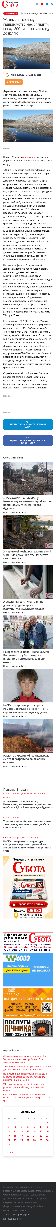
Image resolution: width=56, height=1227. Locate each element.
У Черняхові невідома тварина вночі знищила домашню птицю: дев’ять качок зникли (27, 555)
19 (21, 1135)
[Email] (37, 4)
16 (47, 1131)
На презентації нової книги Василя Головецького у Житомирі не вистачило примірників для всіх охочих (26, 657)
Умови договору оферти (16, 1214)
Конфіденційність (12, 1218)
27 (28, 1140)
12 (21, 1131)
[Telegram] (51, 4)
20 (28, 1135)
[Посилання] (10, 4)
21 (34, 1135)
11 (15, 1131)
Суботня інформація (14, 837)
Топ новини (32, 837)
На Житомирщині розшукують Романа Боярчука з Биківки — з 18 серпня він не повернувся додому (25, 708)
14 (34, 1131)
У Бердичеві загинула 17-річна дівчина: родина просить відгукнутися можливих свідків (23, 605)
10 (8, 1131)
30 (47, 1140)
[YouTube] (42, 4)
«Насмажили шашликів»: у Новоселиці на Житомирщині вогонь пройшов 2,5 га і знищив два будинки (27, 503)
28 (34, 1140)
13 (28, 1131)
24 (8, 1140)
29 (41, 1140)
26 (21, 1140)
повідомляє (28, 157)
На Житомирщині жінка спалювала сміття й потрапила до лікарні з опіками (26, 759)
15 (41, 1131)
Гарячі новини (11, 793)
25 (15, 1140)
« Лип (10, 1152)
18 (15, 1135)
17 (8, 1135)
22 (41, 1135)
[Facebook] (47, 4)
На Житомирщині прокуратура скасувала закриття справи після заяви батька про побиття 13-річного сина (27, 846)
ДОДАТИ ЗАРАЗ (14, 82)
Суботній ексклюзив (30, 793)
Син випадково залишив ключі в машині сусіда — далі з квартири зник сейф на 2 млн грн (26, 1097)
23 (47, 1135)
